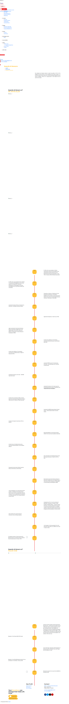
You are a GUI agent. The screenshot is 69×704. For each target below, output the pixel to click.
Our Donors (6, 33)
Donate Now (2, 54)
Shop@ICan (4, 9)
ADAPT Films (6, 43)
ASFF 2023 (4, 49)
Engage (3, 25)
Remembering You (7, 13)
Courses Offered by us (8, 28)
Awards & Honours (7, 14)
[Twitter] (47, 694)
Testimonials (6, 21)
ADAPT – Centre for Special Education (51, 685)
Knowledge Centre (5, 36)
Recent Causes (29, 685)
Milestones (6, 15)
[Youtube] (52, 694)
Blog (5, 37)
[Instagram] (50, 694)
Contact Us (3, 6)
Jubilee (2, 3)
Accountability (5, 40)
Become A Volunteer (7, 26)
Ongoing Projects (7, 20)
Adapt (9, 701)
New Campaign (29, 688)
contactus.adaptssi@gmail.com (5, 11)
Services (5, 19)
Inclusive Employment (8, 27)
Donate (3, 31)
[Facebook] (45, 694)
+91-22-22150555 (4, 61)
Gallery (3, 42)
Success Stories (7, 22)
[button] (34, 272)
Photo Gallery (6, 46)
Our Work (4, 18)
